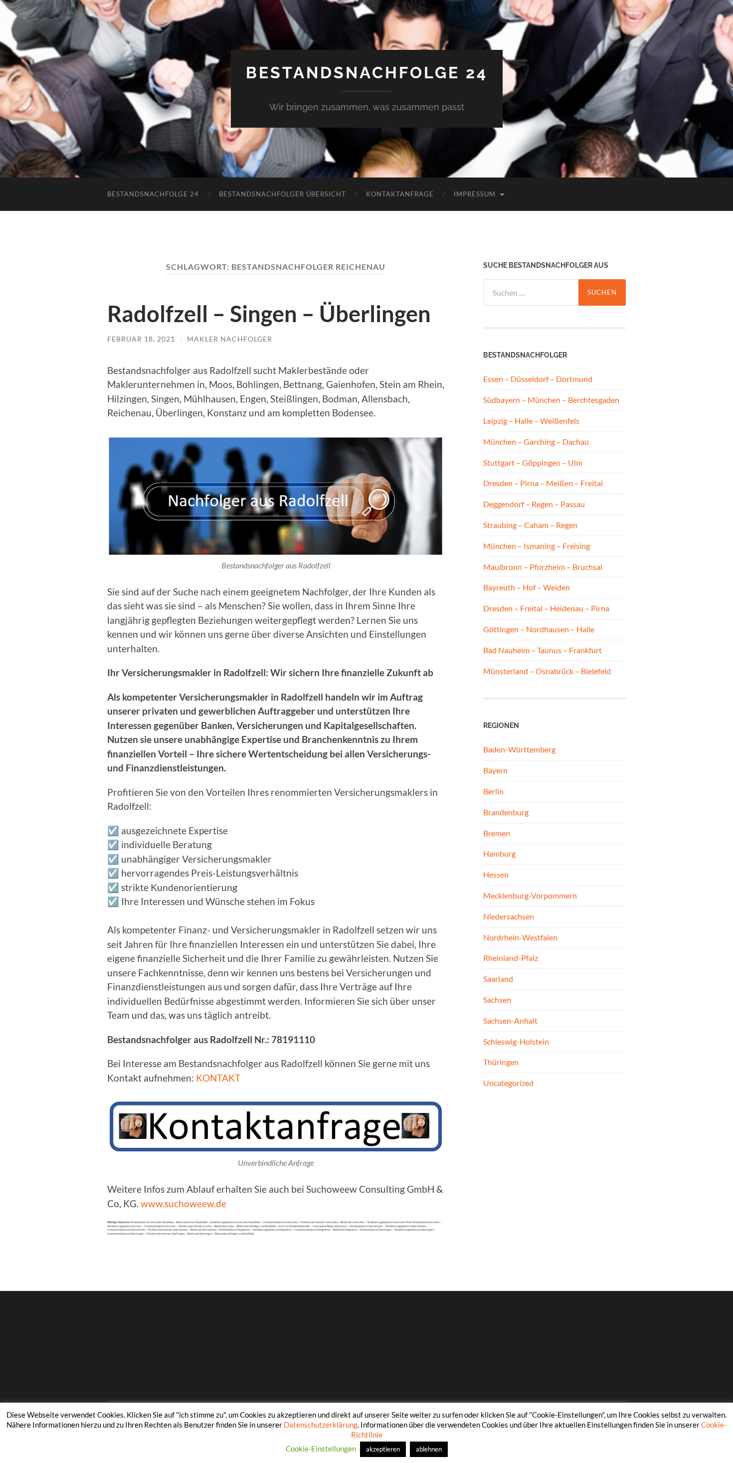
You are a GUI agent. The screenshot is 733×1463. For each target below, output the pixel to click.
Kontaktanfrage (400, 194)
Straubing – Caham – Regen (530, 525)
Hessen (496, 874)
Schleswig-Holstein (516, 1041)
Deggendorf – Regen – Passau (534, 504)
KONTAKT (218, 1078)
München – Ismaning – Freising (536, 545)
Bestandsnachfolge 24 (367, 72)
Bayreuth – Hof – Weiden (526, 587)
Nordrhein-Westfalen (520, 937)
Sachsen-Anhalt (510, 1020)
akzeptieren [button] (383, 1449)
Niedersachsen (508, 916)
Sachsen (497, 999)
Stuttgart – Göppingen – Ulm (532, 462)
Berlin (493, 791)
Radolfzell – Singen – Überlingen (269, 313)
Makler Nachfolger (229, 339)
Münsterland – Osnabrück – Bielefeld (547, 671)
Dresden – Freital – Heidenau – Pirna (546, 608)
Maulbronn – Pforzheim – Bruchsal (542, 566)
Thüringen (501, 1062)
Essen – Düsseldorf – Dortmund (537, 378)
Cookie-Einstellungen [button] (321, 1448)
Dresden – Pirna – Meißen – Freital (543, 483)
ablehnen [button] (429, 1449)
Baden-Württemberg (519, 749)
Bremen (496, 833)
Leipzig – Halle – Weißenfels (531, 420)
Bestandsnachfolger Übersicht (282, 194)
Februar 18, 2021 (141, 339)
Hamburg (499, 853)
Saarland (498, 978)
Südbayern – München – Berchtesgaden (551, 399)
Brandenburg (506, 812)
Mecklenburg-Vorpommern (530, 895)
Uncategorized (508, 1083)
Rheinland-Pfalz (510, 957)
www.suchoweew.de (183, 1203)
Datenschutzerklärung (321, 1424)
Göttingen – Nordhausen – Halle (538, 629)
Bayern (495, 770)
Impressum (475, 194)
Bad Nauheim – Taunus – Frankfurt (542, 650)
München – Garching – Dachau (536, 441)
